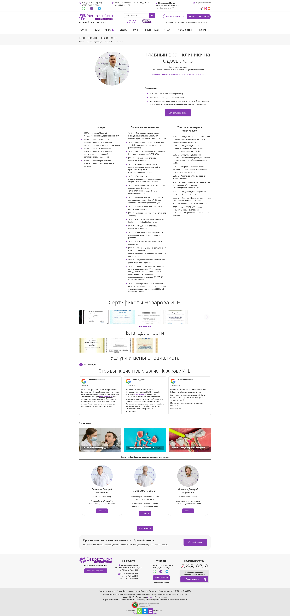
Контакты (204, 30)
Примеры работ (151, 30)
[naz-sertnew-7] (198, 317)
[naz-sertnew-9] (145, 317)
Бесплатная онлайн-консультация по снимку (187, 22)
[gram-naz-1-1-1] (118, 345)
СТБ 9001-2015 (132, 21)
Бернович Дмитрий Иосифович (102, 491)
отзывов (150, 597)
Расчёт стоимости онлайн (95, 571)
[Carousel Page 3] (143, 326)
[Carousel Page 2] (141, 326)
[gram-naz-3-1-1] (145, 345)
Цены (97, 30)
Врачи (135, 30)
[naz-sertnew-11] (92, 317)
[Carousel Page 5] (146, 326)
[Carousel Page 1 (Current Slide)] (139, 326)
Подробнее (102, 511)
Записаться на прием (199, 16)
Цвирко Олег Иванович (145, 491)
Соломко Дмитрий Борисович (188, 491)
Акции (109, 30)
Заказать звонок (161, 578)
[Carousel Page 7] (150, 326)
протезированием (105, 397)
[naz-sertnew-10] (118, 317)
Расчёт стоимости (175, 16)
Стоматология (185, 30)
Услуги (83, 30)
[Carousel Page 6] (148, 326)
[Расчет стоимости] (145, 611)
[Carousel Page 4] (145, 326)
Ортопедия (90, 364)
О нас (167, 30)
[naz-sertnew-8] (171, 317)
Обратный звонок (195, 542)
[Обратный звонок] (139, 611)
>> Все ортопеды (145, 528)
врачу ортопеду (140, 394)
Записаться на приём (178, 113)
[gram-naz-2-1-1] (92, 345)
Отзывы (123, 30)
